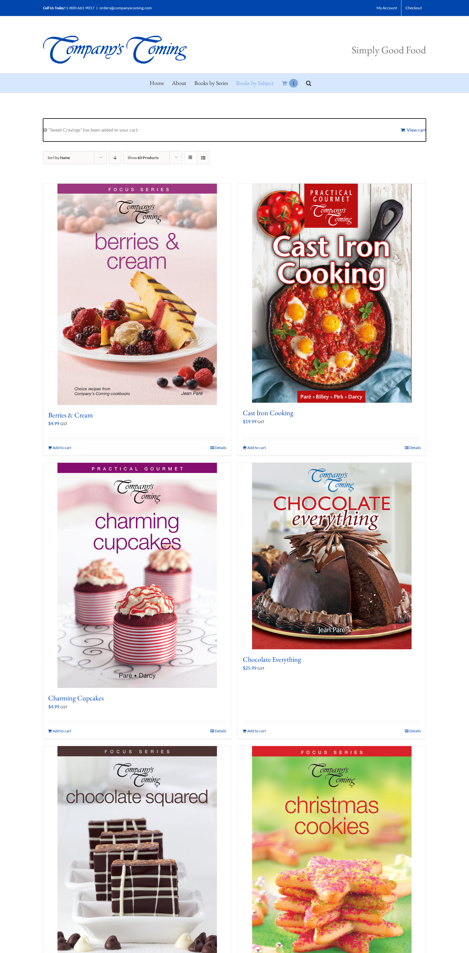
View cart (416, 130)
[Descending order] (115, 157)
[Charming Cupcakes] (137, 575)
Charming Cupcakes (76, 698)
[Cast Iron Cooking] (332, 293)
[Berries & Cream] (137, 294)
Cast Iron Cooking (268, 412)
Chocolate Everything (272, 659)
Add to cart (62, 447)
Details (220, 447)
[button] (308, 83)
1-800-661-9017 (80, 7)
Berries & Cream (70, 415)
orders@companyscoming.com (126, 7)
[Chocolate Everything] (332, 556)
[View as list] (203, 157)
